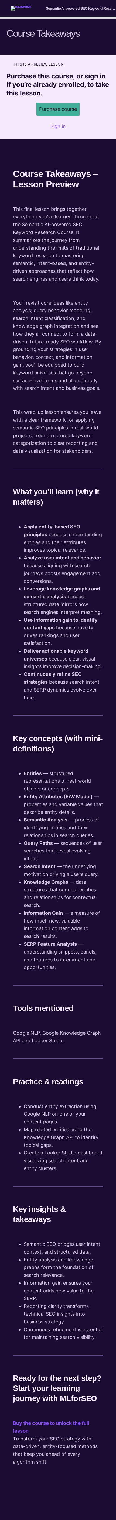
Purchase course (58, 109)
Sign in (58, 126)
